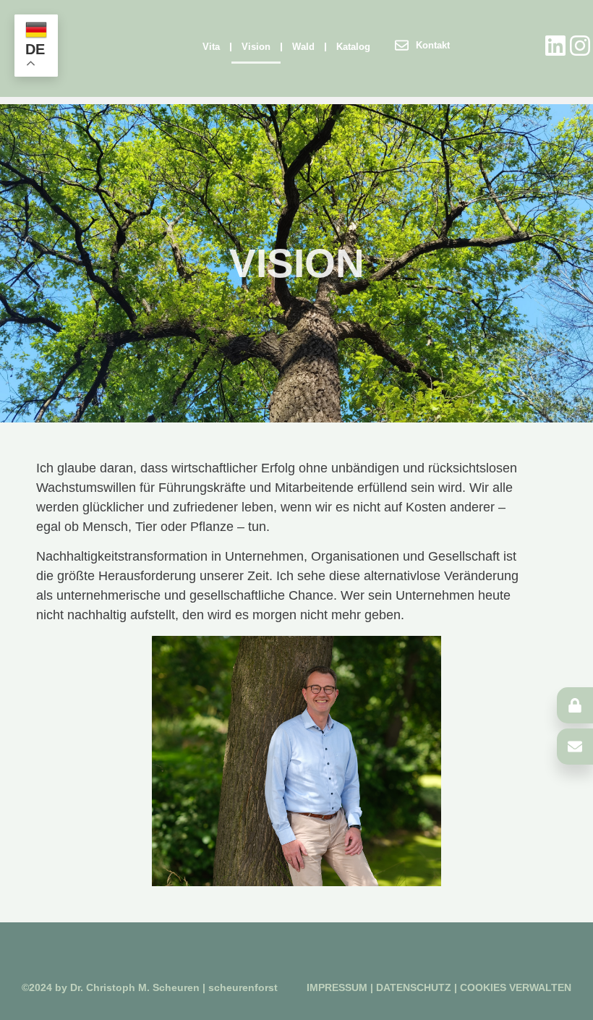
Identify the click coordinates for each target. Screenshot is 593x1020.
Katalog (353, 46)
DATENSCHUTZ (415, 987)
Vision (256, 46)
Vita (211, 46)
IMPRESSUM (337, 987)
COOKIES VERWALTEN (515, 987)
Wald (303, 46)
